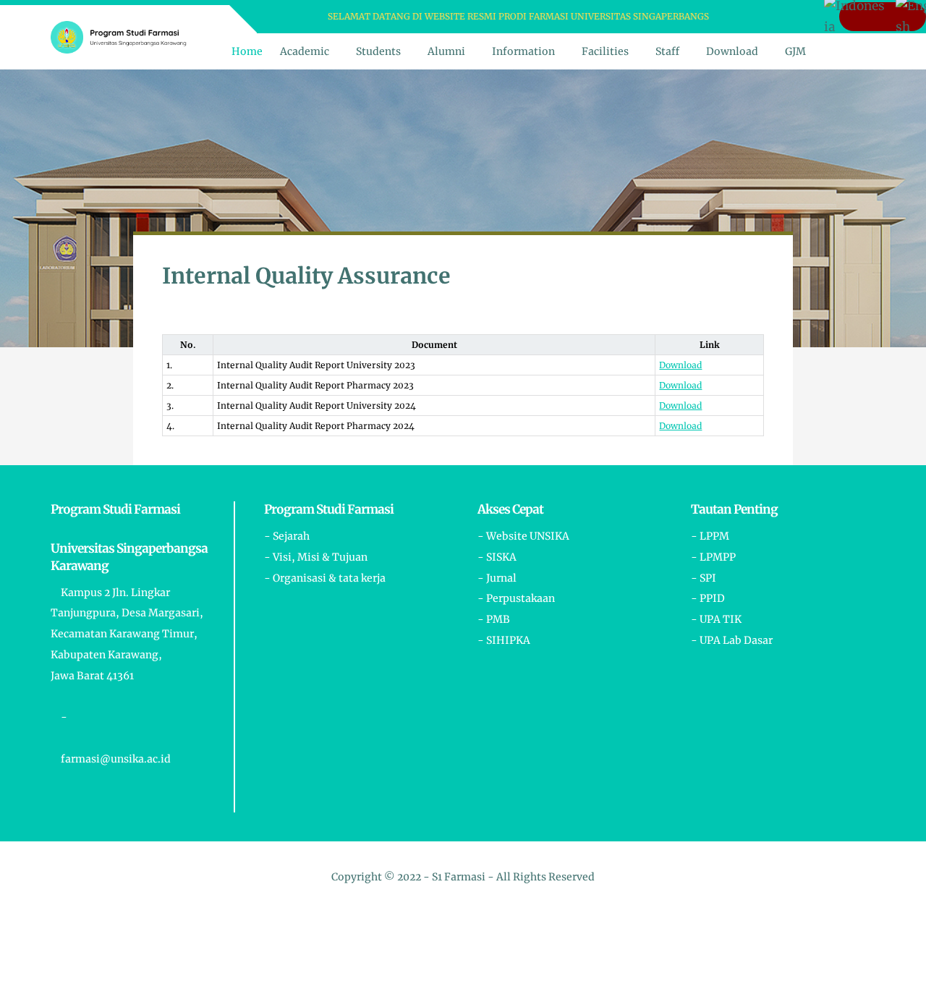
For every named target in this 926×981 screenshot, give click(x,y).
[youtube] (764, 17)
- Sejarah (287, 536)
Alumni (446, 51)
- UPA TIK (716, 619)
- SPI (703, 578)
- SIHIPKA (503, 640)
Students (378, 51)
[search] (839, 51)
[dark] (863, 52)
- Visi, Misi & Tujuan (316, 557)
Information (523, 51)
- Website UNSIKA (523, 536)
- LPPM (710, 536)
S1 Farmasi (458, 876)
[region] (463, 376)
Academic (304, 51)
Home (247, 51)
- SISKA (497, 557)
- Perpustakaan (516, 598)
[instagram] (745, 17)
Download (732, 51)
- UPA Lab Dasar (732, 640)
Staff (667, 51)
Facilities (605, 51)
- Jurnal (497, 578)
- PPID (708, 598)
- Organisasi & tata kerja (325, 578)
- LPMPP (713, 557)
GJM (795, 51)
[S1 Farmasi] (119, 36)
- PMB (493, 619)
